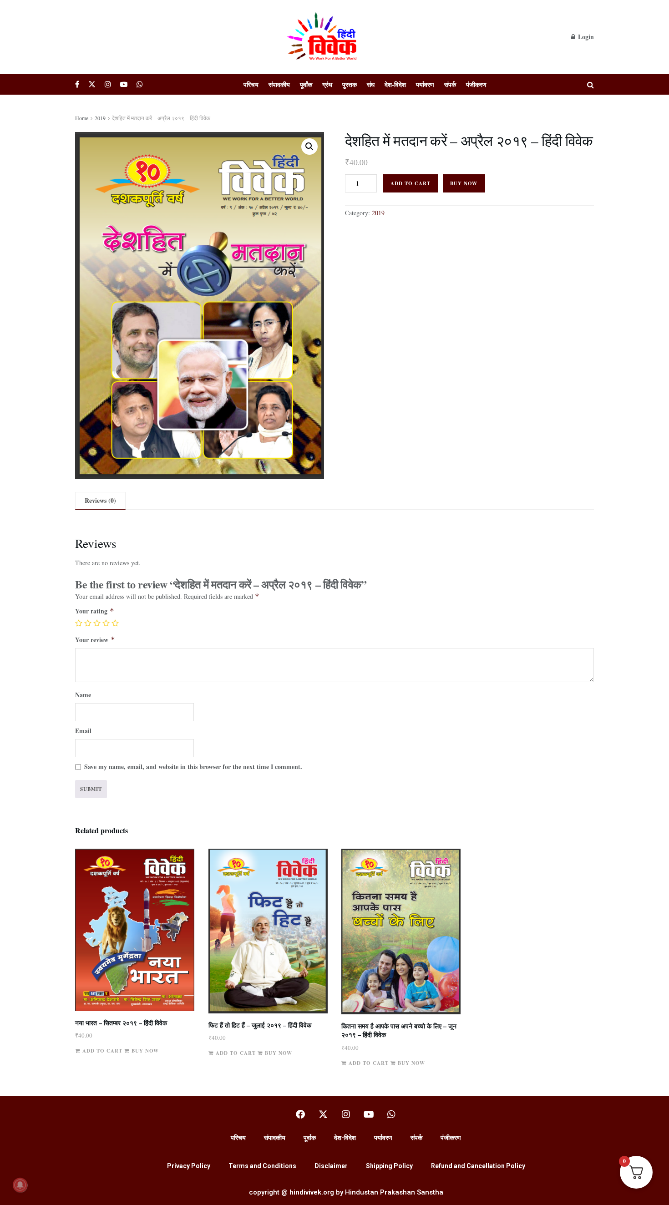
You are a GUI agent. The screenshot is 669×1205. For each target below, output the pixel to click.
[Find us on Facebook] (77, 84)
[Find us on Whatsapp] (140, 84)
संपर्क (450, 84)
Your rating (94, 611)
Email (83, 730)
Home (81, 118)
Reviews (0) (100, 500)
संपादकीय (279, 84)
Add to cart (410, 183)
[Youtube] (369, 1114)
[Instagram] (346, 1114)
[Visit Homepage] (323, 37)
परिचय (250, 84)
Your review (95, 639)
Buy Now (463, 183)
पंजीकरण (476, 84)
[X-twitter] (323, 1114)
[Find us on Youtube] (123, 84)
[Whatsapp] (391, 1114)
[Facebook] (300, 1114)
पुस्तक (349, 84)
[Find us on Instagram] (108, 84)
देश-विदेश (395, 84)
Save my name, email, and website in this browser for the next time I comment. (193, 766)
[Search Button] (590, 84)
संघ (371, 84)
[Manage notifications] (20, 1185)
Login (585, 36)
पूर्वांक (306, 84)
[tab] (100, 501)
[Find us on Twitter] (92, 84)
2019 (100, 118)
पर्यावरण (425, 84)
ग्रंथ (327, 84)
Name (83, 694)
